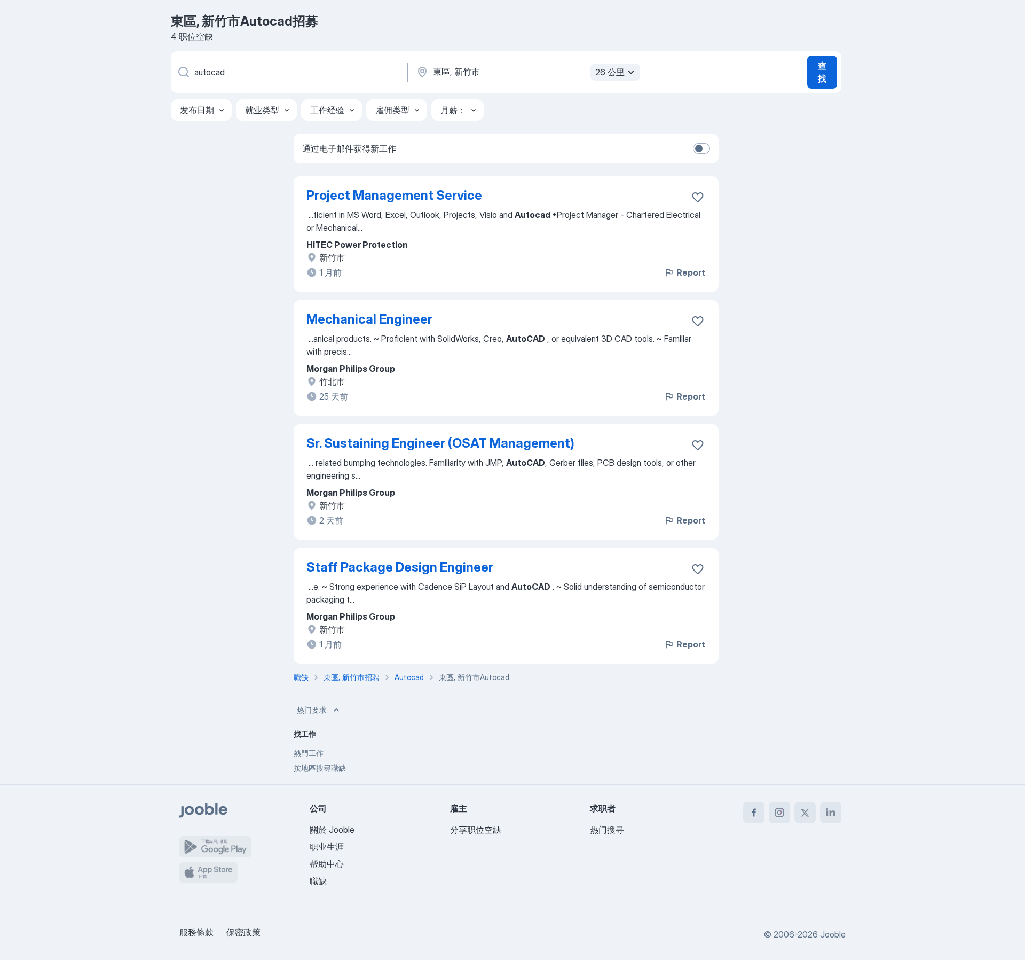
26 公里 (610, 72)
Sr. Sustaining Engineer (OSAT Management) (440, 443)
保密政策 (243, 932)
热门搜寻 (607, 829)
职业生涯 (327, 846)
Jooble (833, 934)
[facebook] (753, 812)
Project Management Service (394, 195)
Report (690, 272)
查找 (822, 72)
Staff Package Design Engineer (399, 567)
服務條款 (196, 932)
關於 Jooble (332, 829)
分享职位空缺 (475, 829)
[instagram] (779, 812)
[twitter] (805, 812)
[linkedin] (830, 812)
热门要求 (312, 709)
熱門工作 (309, 753)
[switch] (701, 148)
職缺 (318, 881)
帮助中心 (327, 863)
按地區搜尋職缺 (320, 767)
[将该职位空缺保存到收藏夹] (698, 197)
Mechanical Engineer (369, 319)
